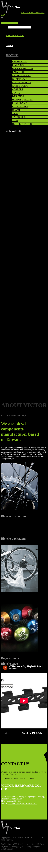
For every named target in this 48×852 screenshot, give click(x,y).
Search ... (4, 27)
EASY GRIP (18, 72)
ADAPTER (17, 89)
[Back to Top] (2, 821)
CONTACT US (13, 131)
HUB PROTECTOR (22, 123)
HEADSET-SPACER (22, 99)
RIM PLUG (18, 65)
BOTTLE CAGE (20, 106)
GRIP (15, 113)
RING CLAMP (19, 103)
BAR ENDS (18, 96)
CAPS (15, 120)
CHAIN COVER (20, 78)
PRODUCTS (12, 55)
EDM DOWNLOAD (9, 23)
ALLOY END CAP (21, 82)
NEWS (9, 45)
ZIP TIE (16, 92)
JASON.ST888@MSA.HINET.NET (22, 804)
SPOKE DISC (19, 117)
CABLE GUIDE (20, 85)
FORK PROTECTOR (22, 68)
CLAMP (16, 110)
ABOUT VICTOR (15, 35)
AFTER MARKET (21, 75)
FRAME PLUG (19, 61)
